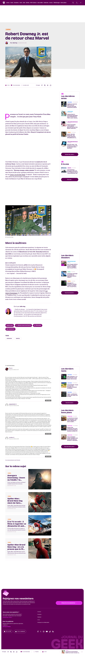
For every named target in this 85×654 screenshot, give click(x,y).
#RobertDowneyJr (26, 271)
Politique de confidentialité (43, 622)
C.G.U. (38, 619)
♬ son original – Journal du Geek (15, 273)
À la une (69, 179)
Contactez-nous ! (7, 617)
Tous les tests (69, 402)
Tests (11, 2)
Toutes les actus (69, 154)
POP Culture (33, 2)
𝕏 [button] (40, 631)
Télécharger (56, 2)
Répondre (48, 400)
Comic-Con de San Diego (17, 174)
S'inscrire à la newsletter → (69, 603)
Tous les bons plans (69, 446)
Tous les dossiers (69, 292)
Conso (51, 2)
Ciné (24, 2)
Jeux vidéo (40, 2)
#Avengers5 (40, 269)
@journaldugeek (10, 263)
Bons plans (63, 2)
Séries (27, 2)
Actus (7, 2)
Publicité (39, 617)
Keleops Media (7, 626)
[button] (73, 2)
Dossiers (16, 2)
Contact (39, 611)
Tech (20, 2)
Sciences (46, 2)
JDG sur (8, 631)
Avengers (9, 338)
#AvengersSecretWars (12, 271)
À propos (39, 614)
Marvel (18, 338)
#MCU (34, 271)
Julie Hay (14, 42)
